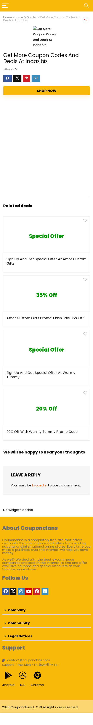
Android (8, 684)
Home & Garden (25, 17)
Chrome (37, 684)
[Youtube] (28, 591)
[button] (46, 610)
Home (7, 17)
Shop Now (46, 90)
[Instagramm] (21, 591)
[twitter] (13, 591)
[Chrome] (37, 675)
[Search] (86, 5)
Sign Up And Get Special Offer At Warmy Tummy (40, 375)
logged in (39, 485)
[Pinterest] (36, 591)
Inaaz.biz (12, 69)
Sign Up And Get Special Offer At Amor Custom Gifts (46, 261)
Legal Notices (20, 636)
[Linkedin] (45, 591)
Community (19, 623)
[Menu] (5, 5)
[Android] (8, 675)
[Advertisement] (46, 147)
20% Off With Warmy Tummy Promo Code (42, 431)
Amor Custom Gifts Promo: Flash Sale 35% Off (45, 318)
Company (17, 610)
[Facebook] (5, 591)
